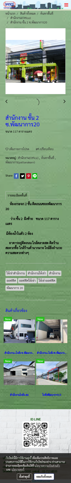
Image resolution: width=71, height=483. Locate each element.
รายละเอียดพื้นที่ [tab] (17, 195)
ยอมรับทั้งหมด (44, 476)
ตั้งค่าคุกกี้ (24, 476)
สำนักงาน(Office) (28, 158)
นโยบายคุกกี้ (17, 469)
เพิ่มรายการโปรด (18, 149)
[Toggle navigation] (66, 5)
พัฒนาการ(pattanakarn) (20, 162)
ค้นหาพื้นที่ (48, 158)
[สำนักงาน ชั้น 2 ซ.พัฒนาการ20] (35, 61)
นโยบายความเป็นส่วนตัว (47, 465)
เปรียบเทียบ (46, 149)
